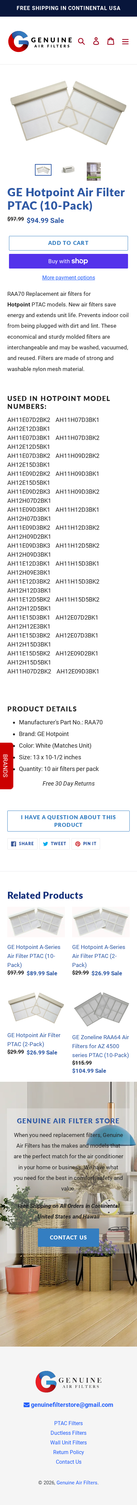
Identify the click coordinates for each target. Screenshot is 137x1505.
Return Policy (68, 1452)
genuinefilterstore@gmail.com (71, 1404)
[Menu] (125, 40)
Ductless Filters (68, 1433)
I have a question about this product (68, 821)
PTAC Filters (68, 1423)
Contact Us (68, 1237)
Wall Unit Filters (68, 1442)
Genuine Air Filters (77, 1483)
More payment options (68, 278)
